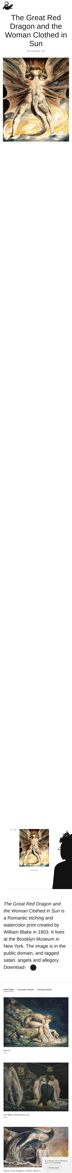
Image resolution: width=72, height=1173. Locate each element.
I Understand (53, 1168)
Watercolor (14, 925)
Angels (25, 960)
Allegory (50, 960)
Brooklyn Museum (35, 939)
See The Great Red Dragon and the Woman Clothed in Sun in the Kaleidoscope (33, 968)
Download (14, 967)
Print (31, 925)
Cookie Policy (57, 1163)
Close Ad (59, 708)
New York (13, 946)
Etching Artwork (44, 989)
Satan (9, 960)
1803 (43, 932)
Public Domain (18, 953)
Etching (36, 918)
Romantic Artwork (26, 989)
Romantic (17, 918)
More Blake (9, 989)
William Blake (33, 51)
